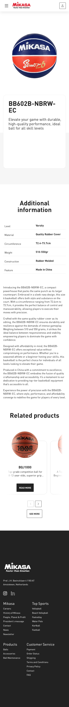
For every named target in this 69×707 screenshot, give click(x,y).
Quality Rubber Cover (48, 234)
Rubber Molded (45, 260)
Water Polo (37, 621)
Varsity (40, 225)
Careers (7, 608)
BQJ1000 (25, 467)
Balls (5, 649)
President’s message (13, 621)
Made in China (44, 269)
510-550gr (42, 252)
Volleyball (36, 608)
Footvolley (37, 617)
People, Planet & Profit (14, 617)
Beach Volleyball (40, 612)
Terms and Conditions (37, 662)
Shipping (31, 657)
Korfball (36, 625)
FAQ (29, 674)
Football (36, 629)
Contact (7, 625)
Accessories (9, 653)
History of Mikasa (11, 612)
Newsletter (8, 634)
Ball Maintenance (11, 657)
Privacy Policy (33, 666)
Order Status (33, 653)
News (6, 629)
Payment (31, 649)
